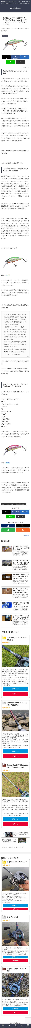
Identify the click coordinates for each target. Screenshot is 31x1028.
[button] (20, 62)
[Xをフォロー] (23, 525)
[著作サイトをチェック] (8, 525)
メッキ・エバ (6, 504)
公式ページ (15, 694)
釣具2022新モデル (21, 504)
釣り (13, 504)
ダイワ (8, 275)
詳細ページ (15, 689)
